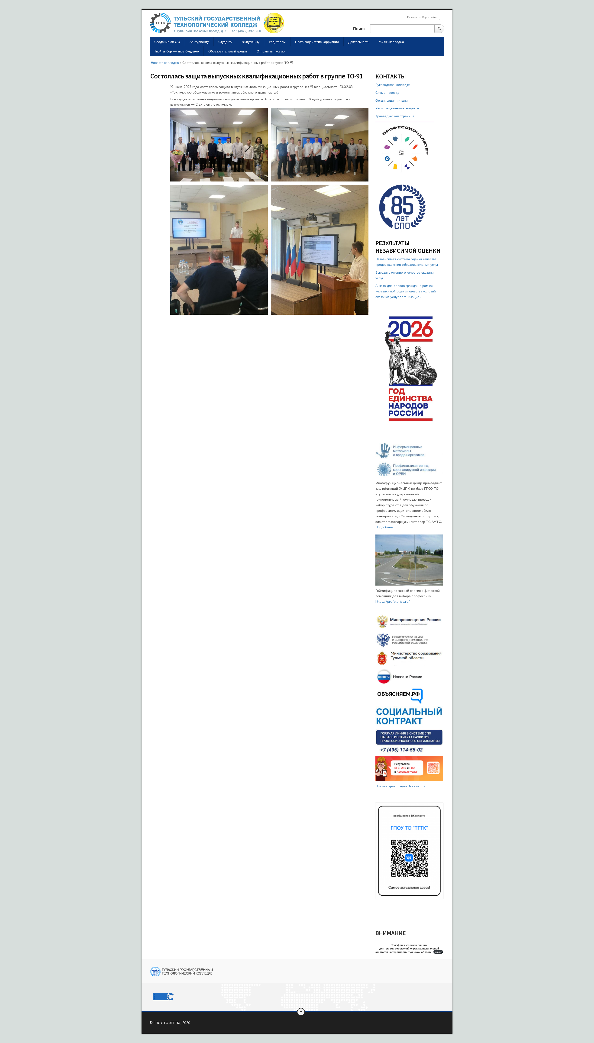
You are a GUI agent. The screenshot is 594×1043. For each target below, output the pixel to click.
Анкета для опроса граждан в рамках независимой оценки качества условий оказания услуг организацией (405, 291)
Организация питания (392, 100)
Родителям (277, 42)
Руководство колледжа (393, 85)
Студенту (225, 42)
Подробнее (384, 527)
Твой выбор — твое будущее (176, 51)
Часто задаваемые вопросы (397, 108)
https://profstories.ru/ (392, 601)
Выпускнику (250, 42)
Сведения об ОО (167, 42)
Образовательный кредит (227, 51)
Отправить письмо (271, 51)
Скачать (438, 952)
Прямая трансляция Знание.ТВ (400, 786)
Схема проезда (387, 92)
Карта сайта (429, 17)
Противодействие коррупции (317, 42)
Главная (412, 17)
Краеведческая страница (394, 116)
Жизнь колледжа (391, 42)
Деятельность (358, 42)
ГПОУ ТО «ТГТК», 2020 (172, 1023)
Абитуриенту (199, 42)
